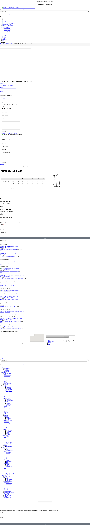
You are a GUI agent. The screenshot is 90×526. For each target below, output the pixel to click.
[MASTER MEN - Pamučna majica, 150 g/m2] (45, 261)
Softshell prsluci (9, 471)
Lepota (5, 397)
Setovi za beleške (7, 376)
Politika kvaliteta (51, 341)
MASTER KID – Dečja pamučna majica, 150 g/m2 (8, 249)
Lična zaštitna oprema (9, 400)
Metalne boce (8, 404)
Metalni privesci (9, 426)
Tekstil (6, 21)
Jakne (5, 472)
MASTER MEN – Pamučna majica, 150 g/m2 (7, 263)
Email (1, 227)
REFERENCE (4, 39)
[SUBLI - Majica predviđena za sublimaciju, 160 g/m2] (45, 290)
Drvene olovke (6, 370)
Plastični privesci (9, 427)
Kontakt (49, 344)
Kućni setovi (9, 19)
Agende (7, 380)
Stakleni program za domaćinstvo (9, 492)
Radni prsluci (12, 43)
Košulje (7, 464)
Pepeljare (5, 496)
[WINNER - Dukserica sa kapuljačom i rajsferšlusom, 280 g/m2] (45, 318)
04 (1, 250)
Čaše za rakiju (6, 490)
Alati (5, 429)
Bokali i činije (6, 493)
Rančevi (5, 441)
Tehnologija (9, 24)
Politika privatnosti (51, 340)
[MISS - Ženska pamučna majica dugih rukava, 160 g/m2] (45, 268)
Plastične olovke (7, 368)
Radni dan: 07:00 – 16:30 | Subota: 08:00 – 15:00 (27, 8)
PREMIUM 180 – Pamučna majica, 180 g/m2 (7, 256)
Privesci (5, 424)
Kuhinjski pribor (7, 390)
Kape (5, 459)
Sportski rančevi (9, 442)
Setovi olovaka (6, 371)
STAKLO (3, 36)
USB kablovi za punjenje (8, 420)
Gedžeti (5, 413)
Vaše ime (1, 224)
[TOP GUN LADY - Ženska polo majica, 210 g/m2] (45, 303)
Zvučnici (7, 417)
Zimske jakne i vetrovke (10, 473)
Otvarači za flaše (9, 392)
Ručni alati (8, 434)
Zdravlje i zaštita (7, 398)
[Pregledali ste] (4, 358)
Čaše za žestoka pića (7, 497)
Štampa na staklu (7, 28)
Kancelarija (4, 372)
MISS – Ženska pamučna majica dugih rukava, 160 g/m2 (9, 271)
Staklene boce (8, 405)
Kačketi (7, 460)
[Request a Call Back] (3, 358)
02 (0, 250)
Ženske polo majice (10, 283)
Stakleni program (5, 487)
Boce (5, 402)
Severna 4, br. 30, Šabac (15, 7)
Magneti (7, 394)
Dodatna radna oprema (8, 481)
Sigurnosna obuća (9, 483)
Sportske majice (5, 276)
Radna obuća (8, 484)
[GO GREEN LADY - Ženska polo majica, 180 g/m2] (45, 296)
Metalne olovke (6, 369)
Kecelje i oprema (9, 466)
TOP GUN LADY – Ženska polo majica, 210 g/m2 (8, 306)
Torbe (5, 444)
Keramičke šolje (9, 409)
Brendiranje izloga (7, 31)
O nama (49, 343)
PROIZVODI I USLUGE (6, 27)
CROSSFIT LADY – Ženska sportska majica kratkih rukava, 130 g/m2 (12, 278)
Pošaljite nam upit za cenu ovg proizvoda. (10, 133)
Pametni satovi (6, 421)
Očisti (4, 101)
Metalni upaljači (9, 388)
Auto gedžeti (6, 415)
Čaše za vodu (6, 494)
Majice (6, 247)
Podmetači (8, 395)
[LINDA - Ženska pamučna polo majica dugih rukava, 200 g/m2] (45, 325)
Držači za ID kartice (7, 375)
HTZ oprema (6, 35)
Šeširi (7, 462)
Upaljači (5, 386)
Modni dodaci (8, 465)
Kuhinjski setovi (9, 391)
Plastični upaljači (9, 387)
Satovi (5, 374)
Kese (5, 437)
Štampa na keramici (7, 29)
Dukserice (1, 319)
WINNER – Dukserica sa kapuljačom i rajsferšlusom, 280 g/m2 (10, 321)
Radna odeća (6, 477)
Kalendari (5, 486)
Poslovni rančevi (9, 443)
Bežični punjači (6, 411)
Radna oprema (10, 22)
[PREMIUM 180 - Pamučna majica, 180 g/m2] (45, 253)
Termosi (5, 406)
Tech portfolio (6, 412)
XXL (2, 329)
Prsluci (7, 43)
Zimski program (9, 461)
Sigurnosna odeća (7, 476)
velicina (1, 100)
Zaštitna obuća (6, 482)
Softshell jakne (8, 474)
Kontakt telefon (2, 229)
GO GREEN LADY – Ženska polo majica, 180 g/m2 (9, 299)
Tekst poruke (2, 517)
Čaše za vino (6, 488)
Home (1, 43)
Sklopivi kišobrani (9, 446)
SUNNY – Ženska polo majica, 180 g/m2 (7, 285)
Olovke (6, 20)
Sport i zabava (6, 396)
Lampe (7, 432)
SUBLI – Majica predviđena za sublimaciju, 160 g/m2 (9, 293)
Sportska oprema (7, 34)
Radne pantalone (9, 479)
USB (5, 414)
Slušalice (7, 419)
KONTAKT (4, 40)
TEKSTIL (4, 38)
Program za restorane (7, 491)
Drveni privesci (8, 425)
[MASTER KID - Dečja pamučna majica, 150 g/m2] (45, 246)
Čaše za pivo (6, 489)
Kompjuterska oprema (7, 423)
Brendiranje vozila (7, 30)
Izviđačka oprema (9, 430)
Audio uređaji (6, 416)
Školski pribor (6, 382)
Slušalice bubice (9, 418)
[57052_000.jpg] (15, 79)
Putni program (6, 436)
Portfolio (7, 379)
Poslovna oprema (7, 463)
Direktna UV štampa (7, 33)
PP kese (7, 438)
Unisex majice (7, 254)
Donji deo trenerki (9, 457)
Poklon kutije (6, 381)
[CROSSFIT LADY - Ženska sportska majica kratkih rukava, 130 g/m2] (45, 275)
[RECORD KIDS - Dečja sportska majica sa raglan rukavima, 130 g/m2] (45, 311)
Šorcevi (7, 458)
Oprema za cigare (9, 389)
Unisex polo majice (9, 450)
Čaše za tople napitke (7, 495)
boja (1, 97)
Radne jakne (8, 478)
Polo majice (2, 283)
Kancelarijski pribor (7, 373)
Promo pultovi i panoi (7, 383)
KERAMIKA (4, 37)
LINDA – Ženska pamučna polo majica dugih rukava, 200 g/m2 (10, 328)
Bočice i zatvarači (9, 399)
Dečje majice (2, 247)
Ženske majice (7, 269)
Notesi (7, 378)
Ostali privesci (8, 428)
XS (0, 264)
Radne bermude (8, 480)
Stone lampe (6, 384)
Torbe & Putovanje (12, 23)
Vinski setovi (6, 401)
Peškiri (5, 468)
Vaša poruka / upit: (3, 232)
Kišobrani (5, 445)
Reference (49, 342)
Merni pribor (8, 433)
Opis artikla (2, 164)
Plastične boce (8, 403)
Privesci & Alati (10, 25)
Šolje (5, 407)
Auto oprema (8, 431)
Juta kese (7, 440)
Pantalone (7, 467)
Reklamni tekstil (6, 32)
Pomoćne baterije (7, 422)
